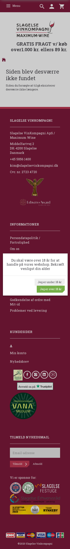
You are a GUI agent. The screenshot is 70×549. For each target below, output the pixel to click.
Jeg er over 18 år (51, 289)
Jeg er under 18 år (50, 282)
